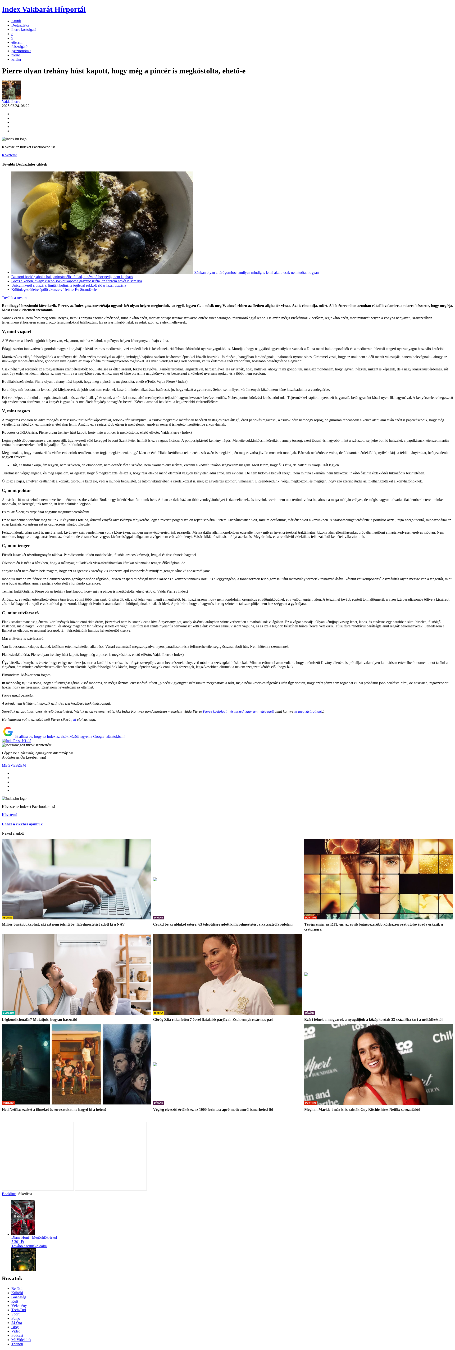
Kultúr (16, 21)
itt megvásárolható (308, 711)
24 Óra (16, 1323)
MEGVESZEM (14, 765)
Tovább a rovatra (14, 298)
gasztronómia (21, 51)
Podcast (17, 1335)
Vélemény (19, 1306)
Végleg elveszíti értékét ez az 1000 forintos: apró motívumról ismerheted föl (213, 1106)
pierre (15, 55)
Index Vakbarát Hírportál (44, 9)
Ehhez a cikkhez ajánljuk (22, 824)
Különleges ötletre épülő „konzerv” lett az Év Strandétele (54, 290)
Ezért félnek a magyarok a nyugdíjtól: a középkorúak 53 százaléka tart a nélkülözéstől (373, 1016)
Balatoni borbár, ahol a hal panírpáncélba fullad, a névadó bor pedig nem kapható (72, 277)
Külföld (17, 1293)
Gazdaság (18, 1297)
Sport (15, 1314)
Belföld (17, 1289)
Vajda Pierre (11, 101)
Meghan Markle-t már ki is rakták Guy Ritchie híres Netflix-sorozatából (362, 1106)
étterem (16, 42)
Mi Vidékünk (21, 1340)
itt (75, 719)
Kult (14, 1301)
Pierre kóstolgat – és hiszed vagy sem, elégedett (238, 711)
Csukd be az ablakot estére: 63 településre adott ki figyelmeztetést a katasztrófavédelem (222, 921)
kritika (16, 59)
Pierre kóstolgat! (23, 29)
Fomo (15, 1318)
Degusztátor (20, 25)
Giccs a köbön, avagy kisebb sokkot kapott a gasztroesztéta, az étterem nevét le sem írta (76, 281)
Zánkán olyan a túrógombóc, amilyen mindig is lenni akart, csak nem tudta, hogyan (256, 272)
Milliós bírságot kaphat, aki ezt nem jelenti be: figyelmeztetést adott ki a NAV (63, 921)
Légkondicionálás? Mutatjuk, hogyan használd (39, 1016)
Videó (15, 1331)
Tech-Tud (18, 1310)
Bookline (9, 1194)
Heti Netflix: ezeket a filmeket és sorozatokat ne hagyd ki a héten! (54, 1106)
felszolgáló (19, 47)
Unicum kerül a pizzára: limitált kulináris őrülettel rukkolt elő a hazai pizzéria (68, 285)
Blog (15, 1327)
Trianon (17, 1344)
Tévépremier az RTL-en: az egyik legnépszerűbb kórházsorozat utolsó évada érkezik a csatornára (373, 923)
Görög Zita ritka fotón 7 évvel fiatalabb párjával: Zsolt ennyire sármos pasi (213, 1016)
